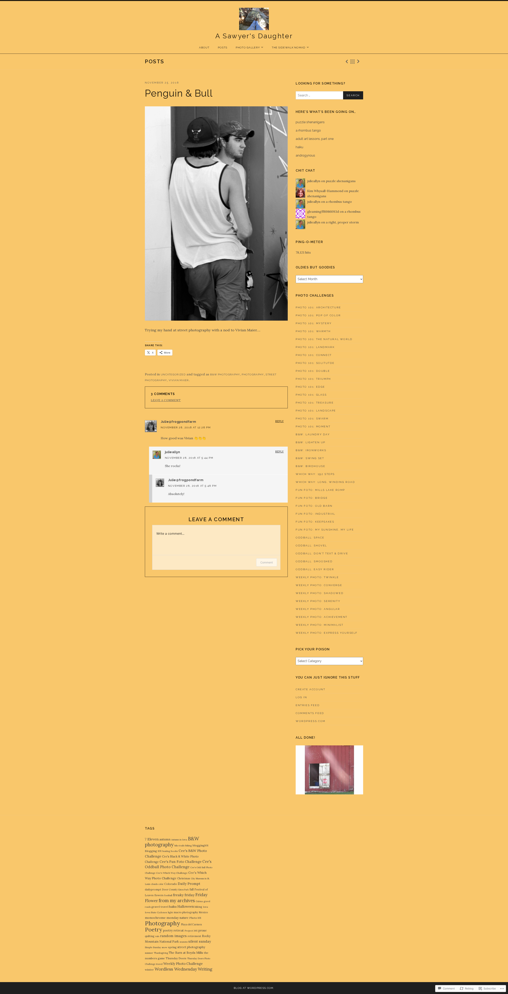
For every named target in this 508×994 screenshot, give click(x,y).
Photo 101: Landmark (315, 347)
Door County (170, 889)
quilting (149, 936)
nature (184, 918)
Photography (253, 374)
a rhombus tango (308, 130)
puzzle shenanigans (310, 122)
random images (173, 935)
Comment (266, 562)
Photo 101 (195, 918)
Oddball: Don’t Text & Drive (322, 553)
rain (157, 936)
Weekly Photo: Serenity (318, 601)
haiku (299, 147)
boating (166, 851)
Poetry (153, 929)
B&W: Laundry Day (313, 434)
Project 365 (191, 930)
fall (192, 889)
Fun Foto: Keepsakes (315, 521)
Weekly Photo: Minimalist (319, 624)
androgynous (305, 155)
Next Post (359, 61)
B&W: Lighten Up (310, 442)
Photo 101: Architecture (318, 307)
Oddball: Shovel (311, 545)
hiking (198, 906)
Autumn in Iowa (179, 839)
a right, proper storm (342, 222)
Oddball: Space (310, 537)
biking (188, 845)
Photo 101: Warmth (313, 331)
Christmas (183, 878)
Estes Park (183, 889)
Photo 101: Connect (314, 355)
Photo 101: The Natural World (324, 339)
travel (159, 963)
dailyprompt (153, 889)
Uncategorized (173, 374)
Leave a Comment (166, 400)
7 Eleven (152, 839)
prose (202, 930)
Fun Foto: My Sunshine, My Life (325, 529)
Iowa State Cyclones (156, 912)
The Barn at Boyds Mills (186, 953)
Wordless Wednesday (176, 969)
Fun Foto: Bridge (312, 497)
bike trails (179, 845)
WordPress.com (310, 721)
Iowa (205, 907)
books (174, 851)
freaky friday (183, 895)
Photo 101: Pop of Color (318, 315)
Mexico (203, 912)
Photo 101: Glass (311, 394)
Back (352, 61)
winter (149, 969)
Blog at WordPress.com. (254, 987)
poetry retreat (173, 930)
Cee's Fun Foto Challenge (181, 861)
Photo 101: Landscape (316, 410)
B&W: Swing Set (310, 458)
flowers (159, 895)
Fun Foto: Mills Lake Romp (320, 489)
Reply (279, 421)
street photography (191, 947)
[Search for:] (329, 95)
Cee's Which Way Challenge (172, 872)
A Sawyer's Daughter (254, 36)
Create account (310, 689)
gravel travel (159, 906)
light (170, 912)
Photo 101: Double (313, 370)
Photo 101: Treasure (315, 402)
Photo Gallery (246, 47)
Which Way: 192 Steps (315, 474)
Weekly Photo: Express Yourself (327, 632)
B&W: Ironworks (311, 450)
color (161, 884)
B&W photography (225, 374)
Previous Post (346, 61)
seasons (184, 941)
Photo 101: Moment (313, 426)
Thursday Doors (176, 958)
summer (149, 952)
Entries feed (308, 705)
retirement (194, 936)
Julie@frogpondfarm (178, 422)
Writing (205, 969)
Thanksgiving (161, 953)
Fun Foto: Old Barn (314, 505)
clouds (154, 884)
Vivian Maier (179, 380)
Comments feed (310, 713)
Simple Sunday (153, 947)
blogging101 (200, 845)
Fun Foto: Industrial (315, 513)
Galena (199, 901)
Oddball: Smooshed (314, 561)
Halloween (185, 906)
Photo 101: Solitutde (315, 362)
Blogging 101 (153, 851)
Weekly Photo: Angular (318, 609)
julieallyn (172, 452)
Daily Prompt (189, 883)
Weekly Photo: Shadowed (319, 593)
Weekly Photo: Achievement (321, 616)
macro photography (186, 912)
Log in (301, 697)
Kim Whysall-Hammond (325, 191)
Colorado (170, 884)
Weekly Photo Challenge (183, 963)
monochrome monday (162, 918)
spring (172, 947)
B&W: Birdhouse (310, 466)
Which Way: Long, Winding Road (325, 482)
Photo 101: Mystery (314, 323)
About (204, 47)
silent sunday (199, 941)
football (168, 895)
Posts (222, 47)
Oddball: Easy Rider (315, 569)
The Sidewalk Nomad (286, 47)
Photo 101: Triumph (313, 378)
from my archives (177, 900)
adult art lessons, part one (315, 139)
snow (164, 947)
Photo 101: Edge (310, 386)
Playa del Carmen (191, 924)
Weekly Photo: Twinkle (317, 577)
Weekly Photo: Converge (319, 585)
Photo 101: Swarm (312, 418)
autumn (164, 839)
